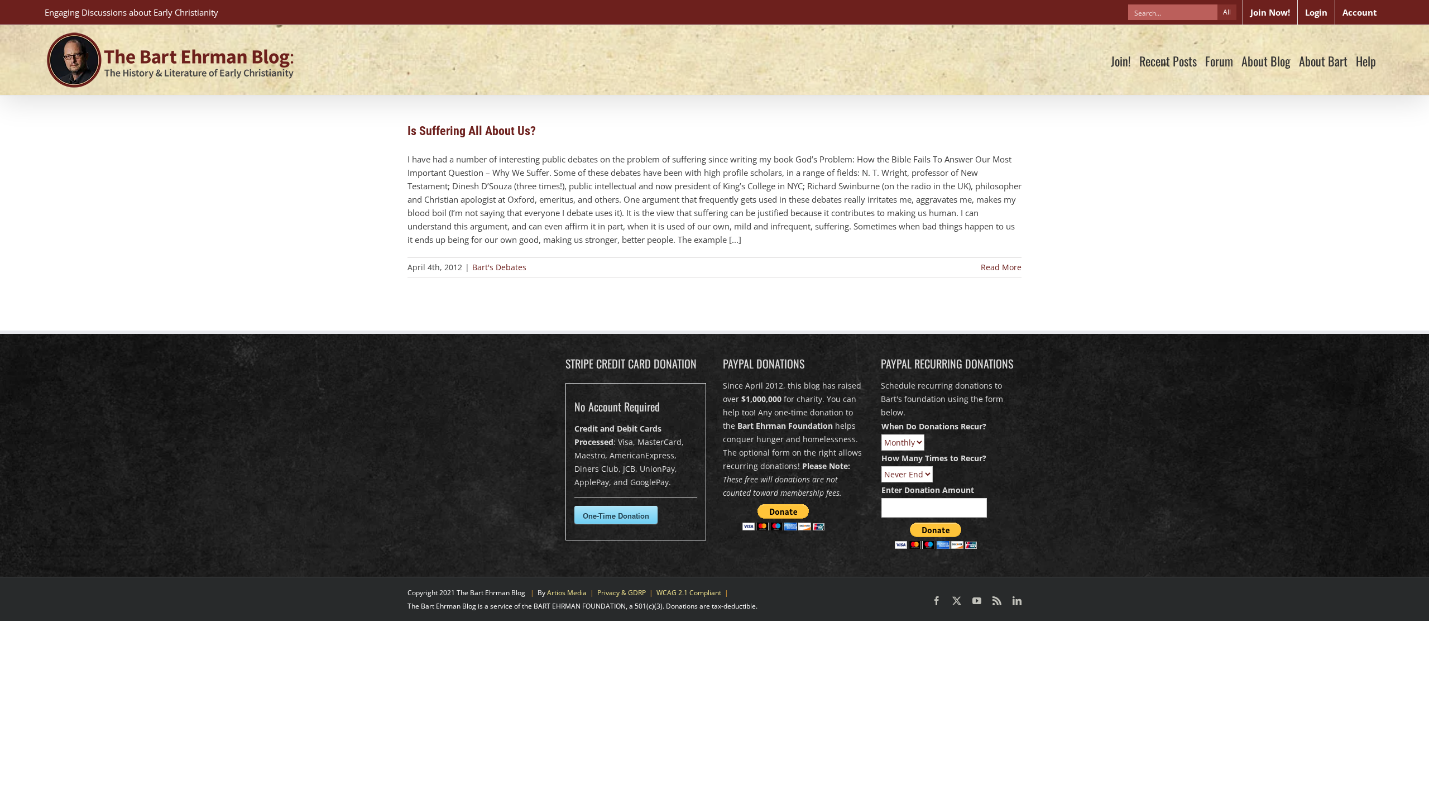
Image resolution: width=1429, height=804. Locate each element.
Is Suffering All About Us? (471, 131)
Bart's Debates (499, 267)
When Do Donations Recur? (933, 426)
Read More (1001, 267)
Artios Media (567, 592)
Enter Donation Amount (927, 490)
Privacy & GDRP (621, 592)
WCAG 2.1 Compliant (688, 592)
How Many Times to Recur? (933, 458)
